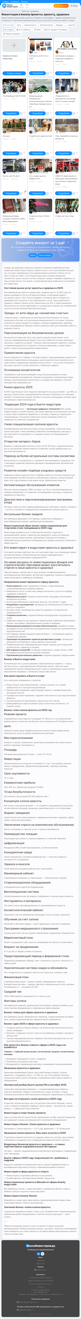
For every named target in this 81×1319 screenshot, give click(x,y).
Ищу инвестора (13, 11)
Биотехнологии (46, 25)
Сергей (61, 92)
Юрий (9, 133)
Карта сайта (40, 1264)
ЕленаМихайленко (65, 213)
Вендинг (59, 25)
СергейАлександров (14, 92)
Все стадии (8, 30)
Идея (38, 30)
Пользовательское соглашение (40, 1278)
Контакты (40, 1287)
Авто (19, 25)
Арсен (35, 213)
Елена (35, 133)
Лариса (35, 92)
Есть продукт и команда (56, 30)
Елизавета (10, 213)
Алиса (61, 52)
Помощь (24, 2)
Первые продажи (13, 34)
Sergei (35, 52)
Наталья (62, 133)
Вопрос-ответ (41, 1270)
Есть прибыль (24, 30)
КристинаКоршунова (40, 173)
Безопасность (30, 25)
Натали (61, 173)
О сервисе (15, 2)
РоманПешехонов (13, 173)
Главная (5, 2)
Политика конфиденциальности (40, 1284)
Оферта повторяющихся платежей (40, 1281)
